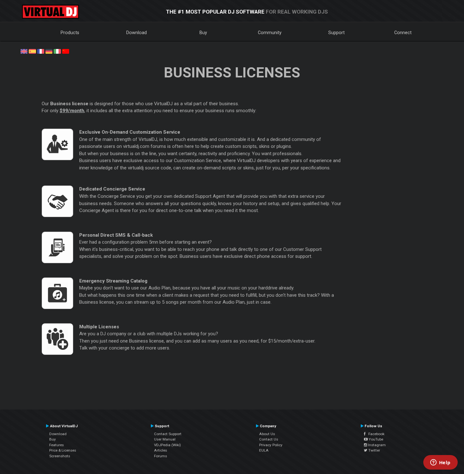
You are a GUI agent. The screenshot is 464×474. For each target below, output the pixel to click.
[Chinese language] (65, 51)
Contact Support (167, 434)
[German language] (48, 51)
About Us (267, 434)
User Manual (164, 439)
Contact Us (268, 439)
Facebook (375, 434)
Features (56, 445)
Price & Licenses (62, 450)
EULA (264, 450)
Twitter (373, 450)
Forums (160, 456)
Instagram (376, 445)
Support (336, 32)
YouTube (375, 439)
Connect (403, 32)
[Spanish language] (32, 51)
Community (270, 32)
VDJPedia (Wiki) (167, 445)
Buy (203, 32)
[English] (24, 51)
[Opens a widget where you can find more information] (440, 463)
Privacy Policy (271, 445)
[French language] (40, 51)
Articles (160, 450)
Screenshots (59, 456)
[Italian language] (57, 51)
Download (136, 32)
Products (70, 32)
